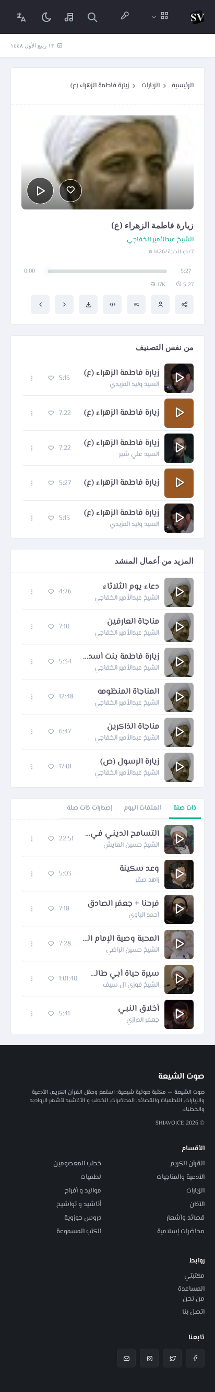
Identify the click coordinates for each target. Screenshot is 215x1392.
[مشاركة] (184, 304)
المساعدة (191, 1289)
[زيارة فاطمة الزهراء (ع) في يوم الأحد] (40, 304)
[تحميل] (88, 304)
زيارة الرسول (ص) (129, 762)
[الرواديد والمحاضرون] (125, 17)
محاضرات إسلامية (181, 1231)
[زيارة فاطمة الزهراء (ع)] (64, 304)
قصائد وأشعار (185, 1218)
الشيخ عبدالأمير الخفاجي (160, 240)
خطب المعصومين (77, 1164)
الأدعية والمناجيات (181, 1177)
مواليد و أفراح (83, 1191)
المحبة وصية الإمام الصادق (120, 939)
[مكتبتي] (69, 17)
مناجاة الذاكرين (133, 727)
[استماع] (40, 190)
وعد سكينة (139, 869)
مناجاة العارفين (133, 622)
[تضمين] (112, 304)
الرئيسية (183, 85)
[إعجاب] (70, 190)
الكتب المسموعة (78, 1231)
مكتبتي (194, 1276)
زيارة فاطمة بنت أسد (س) (120, 657)
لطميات (90, 1177)
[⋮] (32, 378)
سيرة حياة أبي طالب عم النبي (123, 974)
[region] (107, 926)
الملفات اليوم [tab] (142, 808)
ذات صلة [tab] (185, 808)
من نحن (194, 1299)
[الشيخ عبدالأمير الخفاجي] (160, 304)
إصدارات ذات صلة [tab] (89, 808)
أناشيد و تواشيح (78, 1204)
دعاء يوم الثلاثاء (131, 587)
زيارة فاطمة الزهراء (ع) (99, 85)
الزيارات (150, 85)
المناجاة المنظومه (128, 692)
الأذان (197, 1204)
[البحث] (92, 17)
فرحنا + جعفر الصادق (123, 904)
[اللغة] (21, 17)
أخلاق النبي (138, 1009)
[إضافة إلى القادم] (136, 304)
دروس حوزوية (82, 1218)
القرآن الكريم (187, 1164)
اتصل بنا (193, 1312)
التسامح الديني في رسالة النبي (121, 834)
